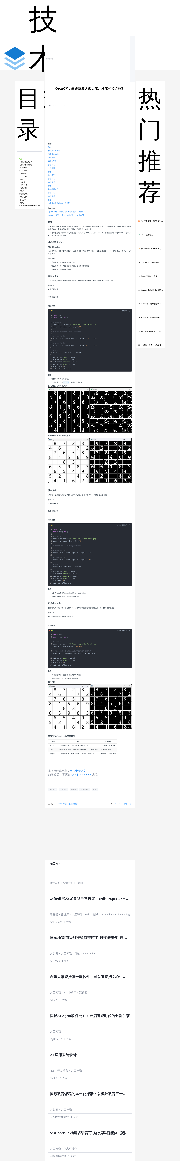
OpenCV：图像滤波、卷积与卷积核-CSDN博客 (66, 211)
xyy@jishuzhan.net (81, 774)
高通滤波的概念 (54, 154)
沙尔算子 (51, 175)
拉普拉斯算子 (53, 189)
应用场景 (51, 157)
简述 (49, 147)
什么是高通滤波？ (54, 150)
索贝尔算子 (52, 161)
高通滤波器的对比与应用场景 (59, 203)
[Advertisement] (29, 251)
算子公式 (51, 165)
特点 (49, 172)
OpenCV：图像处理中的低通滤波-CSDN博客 (65, 215)
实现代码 (51, 168)
